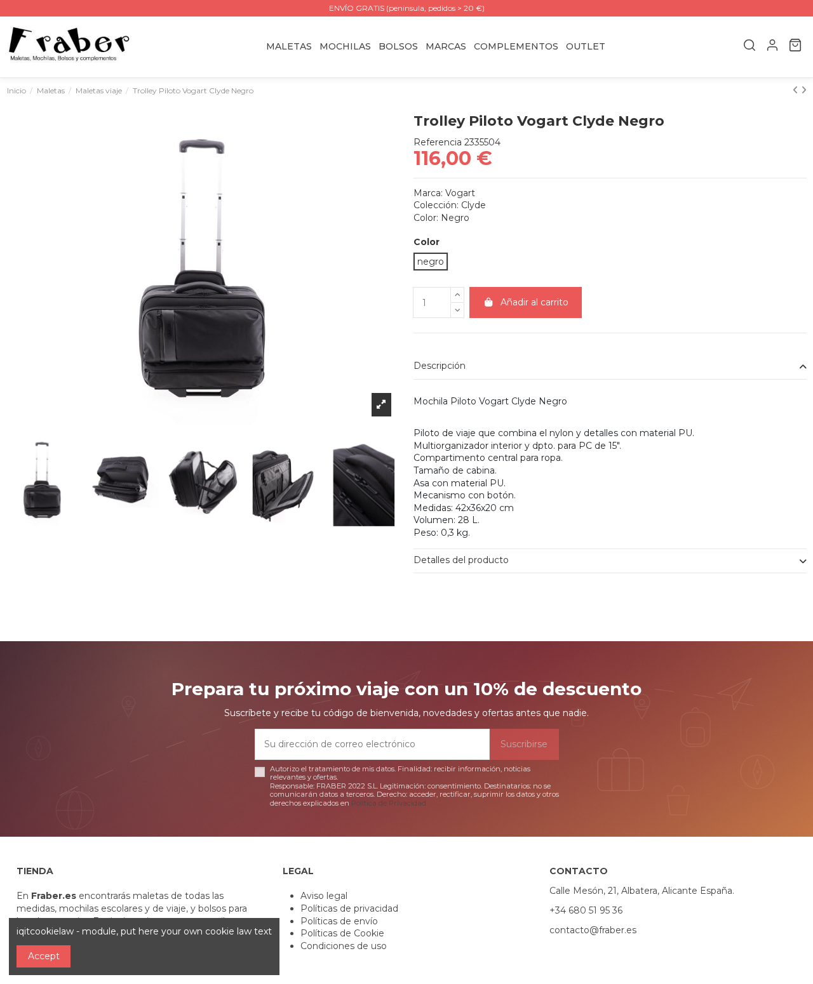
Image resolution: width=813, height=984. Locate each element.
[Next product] (804, 90)
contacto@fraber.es (592, 930)
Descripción (439, 365)
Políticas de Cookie (342, 933)
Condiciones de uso (343, 946)
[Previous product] (797, 90)
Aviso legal (323, 895)
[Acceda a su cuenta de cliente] (772, 47)
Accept (44, 956)
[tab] (610, 367)
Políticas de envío (339, 921)
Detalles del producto (461, 560)
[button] (446, 46)
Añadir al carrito (534, 302)
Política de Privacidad (388, 803)
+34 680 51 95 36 (585, 910)
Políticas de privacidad (349, 908)
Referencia (437, 142)
